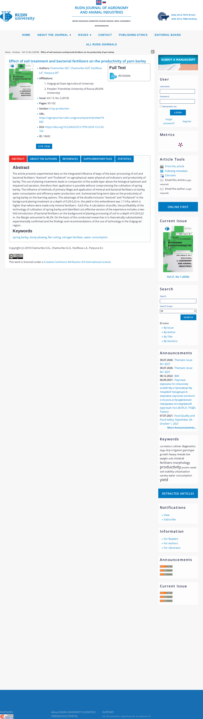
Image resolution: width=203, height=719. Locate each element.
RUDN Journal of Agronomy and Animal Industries (101, 16)
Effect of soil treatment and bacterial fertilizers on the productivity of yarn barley (77, 52)
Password (164, 96)
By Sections (170, 341)
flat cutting (54, 237)
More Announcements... (181, 427)
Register (187, 121)
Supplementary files (98, 159)
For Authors (171, 543)
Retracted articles (178, 493)
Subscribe (170, 519)
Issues (83, 35)
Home (26, 35)
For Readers (171, 539)
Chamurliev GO (80, 68)
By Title (168, 336)
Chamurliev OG (59, 68)
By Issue (169, 327)
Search (163, 296)
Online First (178, 207)
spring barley (20, 237)
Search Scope (166, 306)
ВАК (176, 376)
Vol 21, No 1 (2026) (178, 276)
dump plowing (38, 237)
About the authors (43, 159)
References (70, 159)
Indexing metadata (176, 171)
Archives (16, 52)
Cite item (170, 175)
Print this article (174, 166)
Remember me (170, 106)
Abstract (18, 159)
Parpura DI (50, 73)
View (166, 515)
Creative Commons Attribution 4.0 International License (77, 262)
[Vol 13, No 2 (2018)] (21, 99)
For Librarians (172, 548)
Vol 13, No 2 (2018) (30, 52)
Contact (105, 35)
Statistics (124, 159)
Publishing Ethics (133, 35)
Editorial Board (168, 35)
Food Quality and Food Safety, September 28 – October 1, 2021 (177, 419)
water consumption (96, 237)
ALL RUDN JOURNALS (101, 44)
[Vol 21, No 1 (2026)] (178, 271)
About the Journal (52, 35)
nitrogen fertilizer (72, 237)
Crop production (59, 108)
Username (165, 86)
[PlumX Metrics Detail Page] (180, 145)
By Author (170, 332)
